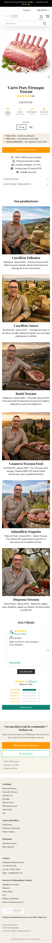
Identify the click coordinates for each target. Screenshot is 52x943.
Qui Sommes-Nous (9, 843)
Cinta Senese (7, 825)
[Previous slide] (4, 650)
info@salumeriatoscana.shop (13, 862)
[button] (23, 96)
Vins (4, 813)
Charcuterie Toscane (9, 792)
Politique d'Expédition (10, 899)
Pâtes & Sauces (8, 802)
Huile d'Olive (7, 809)
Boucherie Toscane (9, 788)
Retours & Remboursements (12, 902)
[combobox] (26, 23)
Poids (26, 122)
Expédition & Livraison (10, 885)
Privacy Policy (7, 892)
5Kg (30, 127)
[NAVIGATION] (41, 16)
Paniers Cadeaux (8, 832)
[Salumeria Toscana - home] (13, 911)
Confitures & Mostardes (11, 828)
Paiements (6, 888)
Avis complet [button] (15, 662)
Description (11, 179)
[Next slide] (48, 650)
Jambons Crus (7, 795)
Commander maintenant (28, 745)
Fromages (6, 799)
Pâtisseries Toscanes (9, 806)
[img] (20, 631)
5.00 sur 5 (32, 681)
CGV (4, 895)
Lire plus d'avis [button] (26, 671)
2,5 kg (21, 127)
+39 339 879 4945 (9, 866)
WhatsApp (28, 753)
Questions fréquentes (17, 184)
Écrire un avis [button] (26, 707)
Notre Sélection (8, 847)
